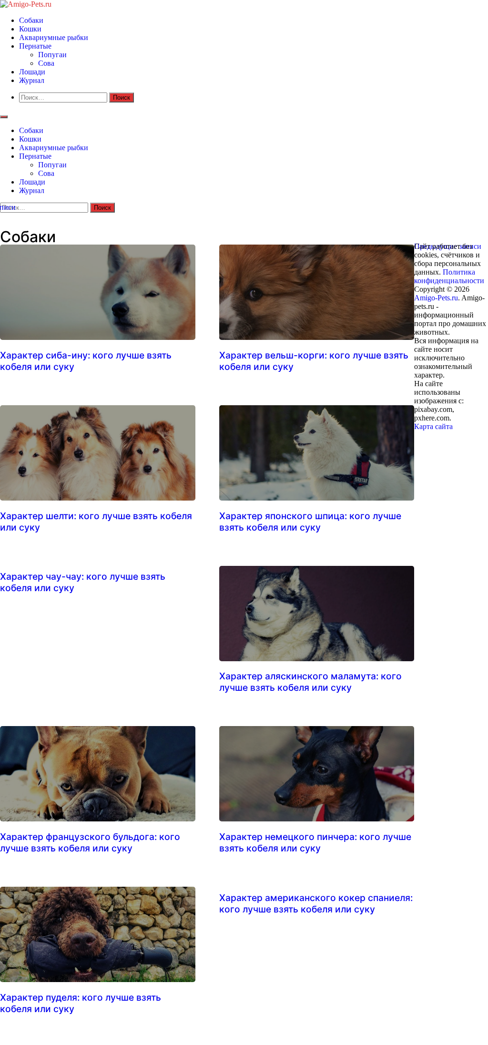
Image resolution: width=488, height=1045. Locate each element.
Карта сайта (434, 426)
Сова (46, 63)
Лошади (32, 72)
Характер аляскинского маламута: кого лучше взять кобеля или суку (310, 681)
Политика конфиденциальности (449, 276)
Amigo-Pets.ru (436, 298)
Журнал (31, 80)
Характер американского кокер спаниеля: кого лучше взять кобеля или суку (316, 903)
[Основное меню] (4, 116)
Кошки (30, 29)
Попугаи (52, 55)
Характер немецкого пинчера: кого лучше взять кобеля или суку (315, 842)
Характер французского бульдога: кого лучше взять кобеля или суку (90, 842)
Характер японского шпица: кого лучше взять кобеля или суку (310, 521)
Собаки (31, 20)
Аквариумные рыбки (53, 37)
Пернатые (35, 46)
